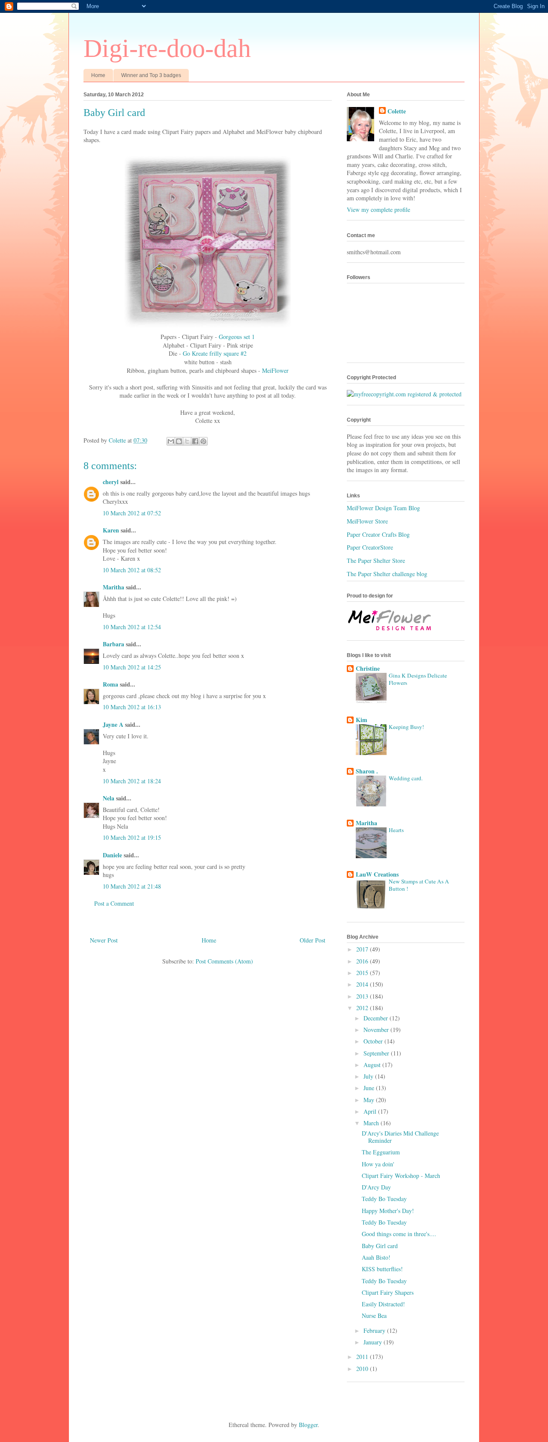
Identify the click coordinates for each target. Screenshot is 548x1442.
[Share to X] (187, 441)
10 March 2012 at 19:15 (132, 837)
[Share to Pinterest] (203, 441)
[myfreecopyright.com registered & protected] (404, 394)
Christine (368, 668)
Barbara (113, 643)
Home (98, 75)
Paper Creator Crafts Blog (378, 534)
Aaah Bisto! (376, 1257)
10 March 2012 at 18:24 (132, 781)
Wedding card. (406, 778)
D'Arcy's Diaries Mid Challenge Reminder (400, 1137)
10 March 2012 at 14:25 (132, 667)
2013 (363, 996)
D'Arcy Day (376, 1187)
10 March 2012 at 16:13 (132, 707)
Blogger (308, 1425)
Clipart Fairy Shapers (388, 1292)
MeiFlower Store (367, 521)
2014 (363, 984)
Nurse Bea (374, 1315)
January (373, 1342)
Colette (396, 111)
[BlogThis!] (179, 441)
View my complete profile (378, 209)
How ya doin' (378, 1164)
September (377, 1053)
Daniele (112, 854)
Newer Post (104, 940)
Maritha (113, 587)
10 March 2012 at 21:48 (132, 886)
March (372, 1123)
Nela (108, 798)
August (372, 1065)
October (373, 1041)
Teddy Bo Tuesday (384, 1199)
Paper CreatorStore (370, 547)
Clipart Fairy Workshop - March (401, 1175)
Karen (111, 530)
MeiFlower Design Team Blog (383, 508)
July (369, 1076)
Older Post (312, 940)
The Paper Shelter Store (376, 560)
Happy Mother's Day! (388, 1211)
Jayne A (113, 724)
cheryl (111, 481)
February (375, 1330)
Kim (361, 719)
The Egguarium (381, 1152)
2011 (363, 1357)
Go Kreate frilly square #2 (215, 353)
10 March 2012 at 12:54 (132, 627)
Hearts (396, 830)
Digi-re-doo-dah (167, 48)
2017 (363, 949)
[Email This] (171, 441)
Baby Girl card (380, 1246)
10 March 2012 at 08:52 (132, 570)
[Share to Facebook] (195, 441)
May (369, 1100)
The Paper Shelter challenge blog (387, 574)
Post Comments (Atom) (224, 961)
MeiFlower (275, 370)
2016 (363, 961)
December (376, 1018)
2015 (363, 973)
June (369, 1088)
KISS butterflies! (382, 1269)
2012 (363, 1008)
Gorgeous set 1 (237, 337)
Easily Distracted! (383, 1304)
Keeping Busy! (406, 727)
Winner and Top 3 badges (151, 75)
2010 (363, 1369)
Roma (110, 684)
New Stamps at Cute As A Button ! (419, 884)
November (376, 1030)
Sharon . (367, 771)
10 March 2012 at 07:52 (132, 513)
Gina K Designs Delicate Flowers (418, 679)
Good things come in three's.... (399, 1234)
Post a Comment (114, 903)
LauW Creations (377, 874)
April (370, 1111)
